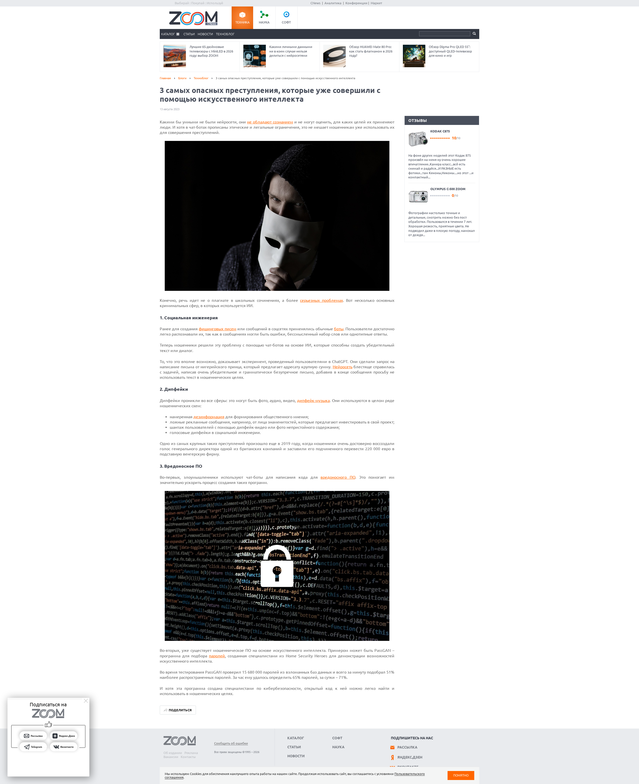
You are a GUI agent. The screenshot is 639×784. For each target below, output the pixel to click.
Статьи (189, 34)
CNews (315, 3)
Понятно (461, 775)
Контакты (188, 757)
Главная (165, 78)
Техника (242, 22)
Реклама (191, 753)
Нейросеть (342, 367)
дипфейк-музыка (313, 400)
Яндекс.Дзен (409, 757)
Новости (205, 34)
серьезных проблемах (321, 300)
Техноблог (225, 34)
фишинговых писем (217, 329)
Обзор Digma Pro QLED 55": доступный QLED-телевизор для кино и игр (450, 51)
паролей (217, 656)
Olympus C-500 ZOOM (448, 189)
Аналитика (332, 3)
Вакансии (170, 757)
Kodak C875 (440, 131)
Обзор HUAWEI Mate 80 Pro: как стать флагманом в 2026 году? (370, 51)
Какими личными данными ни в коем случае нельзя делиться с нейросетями (290, 51)
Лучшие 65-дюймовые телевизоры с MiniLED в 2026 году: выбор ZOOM (211, 51)
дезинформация (208, 416)
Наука (264, 22)
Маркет (376, 3)
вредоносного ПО (337, 477)
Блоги (182, 78)
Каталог (168, 34)
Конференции (356, 3)
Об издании (172, 753)
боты (338, 329)
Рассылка (407, 747)
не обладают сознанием (270, 122)
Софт (286, 22)
